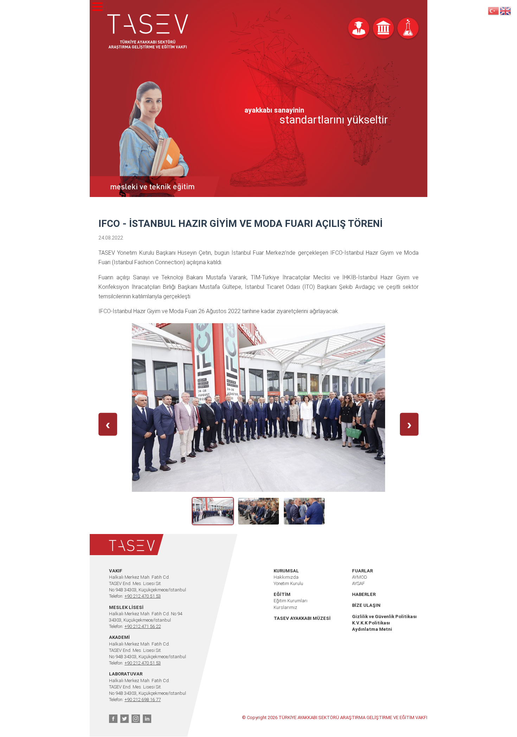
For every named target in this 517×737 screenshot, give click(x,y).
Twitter (124, 718)
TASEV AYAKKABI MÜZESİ (302, 618)
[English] (506, 10)
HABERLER (364, 594)
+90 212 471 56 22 (143, 626)
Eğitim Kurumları (290, 600)
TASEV (147, 31)
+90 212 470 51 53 (143, 596)
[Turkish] (494, 10)
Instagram (136, 718)
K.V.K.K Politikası (371, 622)
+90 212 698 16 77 (143, 699)
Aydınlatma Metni (372, 629)
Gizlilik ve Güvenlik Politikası (384, 616)
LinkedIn (147, 718)
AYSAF (358, 583)
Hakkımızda (286, 577)
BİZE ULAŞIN (366, 605)
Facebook (113, 718)
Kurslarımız (285, 607)
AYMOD (359, 577)
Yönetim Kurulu (288, 583)
